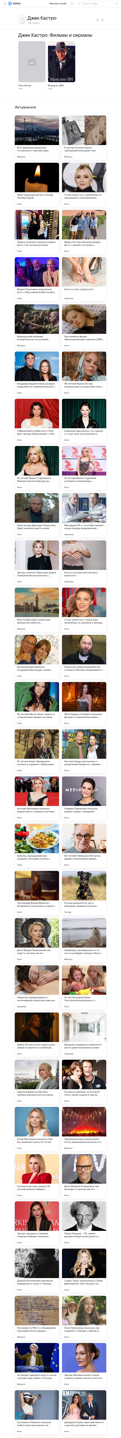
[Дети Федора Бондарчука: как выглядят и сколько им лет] (84, 1176)
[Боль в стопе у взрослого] (84, 279)
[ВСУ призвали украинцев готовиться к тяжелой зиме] (37, 138)
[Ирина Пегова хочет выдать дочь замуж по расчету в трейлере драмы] (37, 1035)
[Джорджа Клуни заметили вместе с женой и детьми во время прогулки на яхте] (84, 1412)
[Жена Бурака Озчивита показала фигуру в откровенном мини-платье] (84, 704)
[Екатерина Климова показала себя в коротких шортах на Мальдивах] (37, 1412)
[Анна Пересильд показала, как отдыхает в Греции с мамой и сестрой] (84, 1318)
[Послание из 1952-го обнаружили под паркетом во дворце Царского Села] (37, 1318)
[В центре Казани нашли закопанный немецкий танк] (84, 138)
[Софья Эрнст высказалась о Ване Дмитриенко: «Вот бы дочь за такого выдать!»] (84, 1271)
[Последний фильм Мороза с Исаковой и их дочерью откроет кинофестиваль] (37, 893)
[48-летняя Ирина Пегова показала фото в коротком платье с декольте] (84, 374)
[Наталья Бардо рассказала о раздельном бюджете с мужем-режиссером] (84, 751)
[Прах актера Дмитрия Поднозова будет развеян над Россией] (37, 515)
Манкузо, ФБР (56, 85)
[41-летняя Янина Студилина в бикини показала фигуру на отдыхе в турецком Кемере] (37, 468)
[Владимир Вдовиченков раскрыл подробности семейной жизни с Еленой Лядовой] (37, 374)
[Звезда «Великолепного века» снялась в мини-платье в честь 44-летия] (84, 1365)
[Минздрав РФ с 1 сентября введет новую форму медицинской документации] (84, 515)
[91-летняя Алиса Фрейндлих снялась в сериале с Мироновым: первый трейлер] (37, 751)
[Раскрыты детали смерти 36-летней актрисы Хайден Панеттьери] (37, 1176)
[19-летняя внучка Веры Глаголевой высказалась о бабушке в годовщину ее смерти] (84, 987)
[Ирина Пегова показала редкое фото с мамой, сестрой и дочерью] (84, 232)
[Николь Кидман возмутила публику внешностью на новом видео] (37, 1082)
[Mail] (10, 3)
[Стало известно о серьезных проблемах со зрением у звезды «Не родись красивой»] (84, 610)
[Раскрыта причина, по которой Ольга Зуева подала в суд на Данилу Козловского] (84, 1082)
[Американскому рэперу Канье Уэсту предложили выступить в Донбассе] (84, 1129)
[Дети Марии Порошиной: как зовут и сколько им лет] (37, 940)
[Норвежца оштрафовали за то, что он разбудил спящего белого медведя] (84, 940)
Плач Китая (24, 85)
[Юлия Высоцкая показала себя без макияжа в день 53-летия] (37, 1129)
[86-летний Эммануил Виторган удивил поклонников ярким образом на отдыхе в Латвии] (84, 846)
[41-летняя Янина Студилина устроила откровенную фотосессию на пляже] (84, 468)
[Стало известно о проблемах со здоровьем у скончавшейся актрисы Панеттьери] (84, 185)
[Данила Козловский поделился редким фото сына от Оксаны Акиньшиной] (37, 1271)
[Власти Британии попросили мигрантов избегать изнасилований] (37, 610)
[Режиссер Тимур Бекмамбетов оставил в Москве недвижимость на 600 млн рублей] (84, 657)
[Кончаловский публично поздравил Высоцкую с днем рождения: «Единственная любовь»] (37, 657)
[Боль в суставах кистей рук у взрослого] (84, 562)
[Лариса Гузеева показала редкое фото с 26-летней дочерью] (37, 232)
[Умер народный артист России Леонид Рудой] (37, 185)
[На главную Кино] (16, 3)
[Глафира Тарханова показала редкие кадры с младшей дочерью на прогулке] (84, 798)
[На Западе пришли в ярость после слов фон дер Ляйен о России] (37, 1365)
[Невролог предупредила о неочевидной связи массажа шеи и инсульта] (37, 987)
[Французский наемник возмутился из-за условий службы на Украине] (37, 326)
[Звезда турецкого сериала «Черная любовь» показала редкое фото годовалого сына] (37, 1223)
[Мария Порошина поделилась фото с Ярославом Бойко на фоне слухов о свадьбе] (37, 279)
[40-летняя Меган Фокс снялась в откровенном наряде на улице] (37, 704)
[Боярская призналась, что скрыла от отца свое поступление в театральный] (84, 421)
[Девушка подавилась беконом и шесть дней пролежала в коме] (84, 1035)
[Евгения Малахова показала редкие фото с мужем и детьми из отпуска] (37, 798)
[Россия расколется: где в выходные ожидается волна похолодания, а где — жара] (84, 893)
